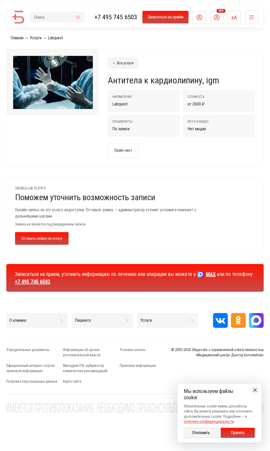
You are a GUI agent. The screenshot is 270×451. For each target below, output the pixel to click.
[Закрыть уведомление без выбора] (255, 390)
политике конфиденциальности (209, 421)
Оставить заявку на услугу (41, 238)
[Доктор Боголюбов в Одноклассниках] (238, 320)
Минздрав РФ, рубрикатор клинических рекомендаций (85, 368)
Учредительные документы (27, 350)
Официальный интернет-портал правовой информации (30, 368)
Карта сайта (72, 381)
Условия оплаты (133, 350)
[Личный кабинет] (199, 17)
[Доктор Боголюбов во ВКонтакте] (220, 320)
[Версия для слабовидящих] (234, 17)
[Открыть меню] (251, 17)
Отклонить (201, 432)
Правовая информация (138, 365)
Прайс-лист (123, 150)
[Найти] (78, 17)
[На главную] (18, 17)
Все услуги (122, 62)
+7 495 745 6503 (115, 17)
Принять (238, 432)
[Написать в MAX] (256, 320)
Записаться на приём (165, 17)
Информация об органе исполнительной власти (81, 352)
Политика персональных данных (31, 381)
